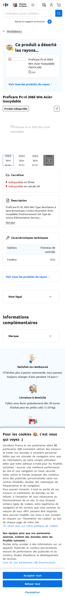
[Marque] (50, 335)
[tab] (8, 160)
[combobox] (32, 13)
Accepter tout (33, 575)
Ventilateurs (14, 31)
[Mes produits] (44, 4)
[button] (32, 4)
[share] (56, 109)
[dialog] (32, 512)
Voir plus (10, 222)
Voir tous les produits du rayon (29, 84)
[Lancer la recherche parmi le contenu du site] (58, 13)
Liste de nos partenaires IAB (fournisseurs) (29, 562)
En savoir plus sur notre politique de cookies (30, 525)
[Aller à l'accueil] (6, 4)
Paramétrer (32, 592)
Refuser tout (32, 583)
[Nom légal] (50, 296)
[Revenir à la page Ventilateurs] (4, 31)
